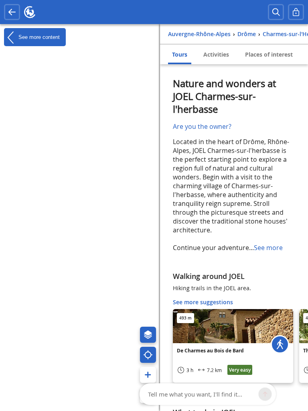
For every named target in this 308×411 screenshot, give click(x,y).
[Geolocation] (148, 355)
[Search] (276, 12)
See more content (38, 37)
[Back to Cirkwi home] (29, 12)
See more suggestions (203, 302)
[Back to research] (12, 12)
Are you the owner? (202, 126)
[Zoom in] (148, 375)
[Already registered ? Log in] (296, 12)
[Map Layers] (148, 335)
